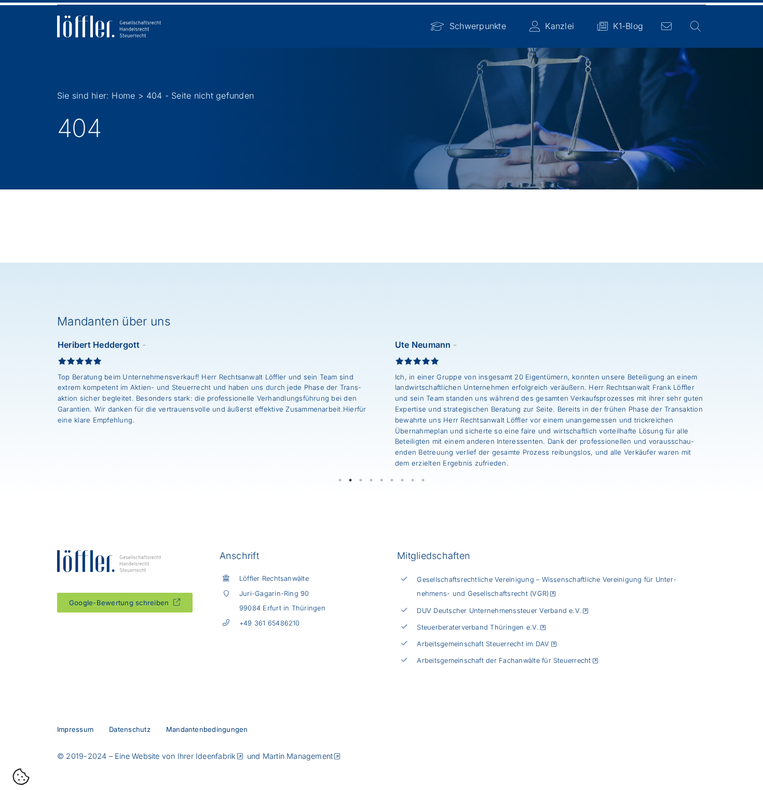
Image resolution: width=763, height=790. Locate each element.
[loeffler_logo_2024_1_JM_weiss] (109, 20)
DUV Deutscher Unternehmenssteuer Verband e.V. (499, 611)
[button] (21, 778)
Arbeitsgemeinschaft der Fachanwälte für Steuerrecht (504, 660)
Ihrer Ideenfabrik (207, 756)
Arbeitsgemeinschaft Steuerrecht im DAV (483, 644)
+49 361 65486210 (269, 623)
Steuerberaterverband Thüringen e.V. (477, 627)
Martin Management (298, 756)
